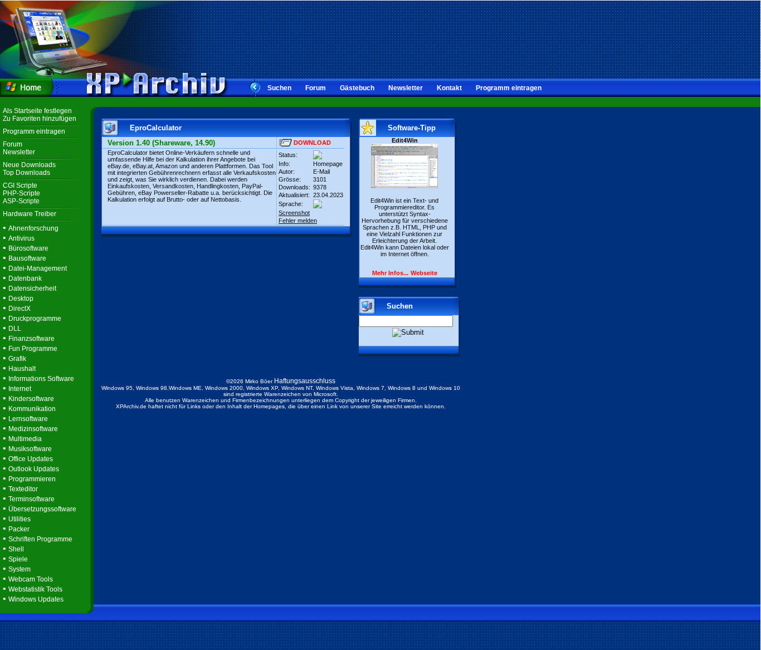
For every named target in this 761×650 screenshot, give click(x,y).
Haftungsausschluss (304, 381)
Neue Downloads (29, 165)
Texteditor (23, 489)
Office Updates (30, 459)
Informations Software (41, 379)
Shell (16, 549)
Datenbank (25, 278)
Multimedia (25, 439)
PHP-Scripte (21, 193)
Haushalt (22, 369)
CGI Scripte (20, 185)
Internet (19, 389)
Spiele (18, 559)
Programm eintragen (509, 88)
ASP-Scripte (21, 201)
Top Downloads (26, 173)
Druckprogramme (34, 318)
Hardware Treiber (29, 214)
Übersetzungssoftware (42, 509)
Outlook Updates (33, 469)
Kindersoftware (31, 399)
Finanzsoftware (31, 339)
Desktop (20, 298)
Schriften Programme (40, 539)
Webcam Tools (30, 579)
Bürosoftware (28, 248)
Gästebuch (357, 88)
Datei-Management (37, 268)
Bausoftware (27, 258)
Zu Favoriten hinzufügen (39, 119)
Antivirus (21, 238)
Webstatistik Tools (35, 589)
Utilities (19, 519)
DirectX (19, 308)
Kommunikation (32, 409)
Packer (19, 529)
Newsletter (405, 88)
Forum (315, 88)
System (19, 569)
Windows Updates (36, 599)
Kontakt (449, 88)
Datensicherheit (32, 288)
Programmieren (32, 479)
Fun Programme (32, 349)
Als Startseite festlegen (37, 111)
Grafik (17, 359)
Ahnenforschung (33, 228)
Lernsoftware (28, 419)
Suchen (279, 88)
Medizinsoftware (33, 429)
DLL (14, 329)
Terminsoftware (31, 499)
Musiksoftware (30, 449)
